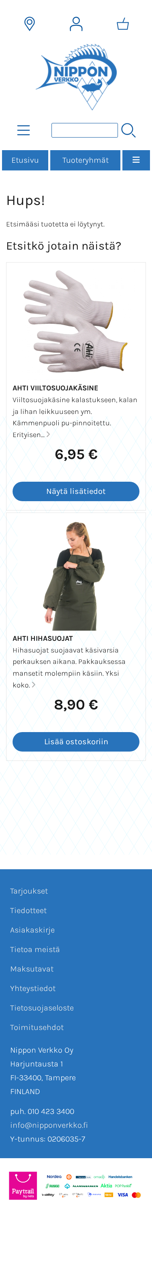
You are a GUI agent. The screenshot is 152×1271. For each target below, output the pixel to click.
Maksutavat (32, 969)
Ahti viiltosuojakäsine (55, 387)
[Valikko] (136, 160)
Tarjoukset (29, 891)
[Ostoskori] (123, 24)
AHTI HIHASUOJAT (43, 638)
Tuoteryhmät (85, 160)
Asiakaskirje (32, 930)
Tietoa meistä (35, 949)
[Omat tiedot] (76, 24)
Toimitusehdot (37, 1027)
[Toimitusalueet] (29, 24)
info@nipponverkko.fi (49, 1125)
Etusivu (25, 160)
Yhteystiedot (33, 988)
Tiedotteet (28, 910)
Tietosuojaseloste (42, 1007)
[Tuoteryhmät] (23, 130)
